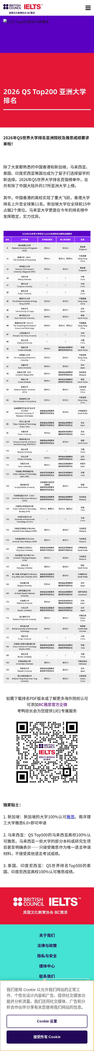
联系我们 (47, 976)
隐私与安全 (47, 955)
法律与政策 (47, 945)
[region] (47, 1015)
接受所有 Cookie (47, 1037)
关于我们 (47, 935)
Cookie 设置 (47, 1021)
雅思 (70, 816)
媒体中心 (47, 966)
